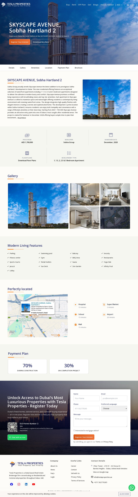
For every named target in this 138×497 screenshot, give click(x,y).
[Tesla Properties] (16, 4)
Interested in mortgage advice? (87, 430)
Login (132, 5)
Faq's (52, 473)
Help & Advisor (107, 5)
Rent (74, 5)
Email (103, 394)
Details (11, 68)
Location (48, 68)
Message (77, 414)
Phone (76, 404)
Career (73, 466)
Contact (74, 469)
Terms (98, 442)
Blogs (95, 5)
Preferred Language (109, 404)
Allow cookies (124, 494)
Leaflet (65, 336)
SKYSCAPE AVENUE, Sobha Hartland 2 (47, 316)
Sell (89, 5)
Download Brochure (41, 42)
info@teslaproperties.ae (103, 477)
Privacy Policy (108, 442)
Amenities (35, 68)
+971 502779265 (100, 482)
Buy (68, 5)
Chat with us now (18, 437)
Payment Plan (63, 68)
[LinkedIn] (26, 484)
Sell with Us (75, 473)
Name (76, 394)
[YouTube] (33, 484)
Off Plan (82, 5)
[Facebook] (11, 484)
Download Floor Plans (27, 160)
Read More (22, 118)
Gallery (23, 68)
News (53, 469)
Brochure (78, 68)
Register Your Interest (19, 42)
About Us (54, 466)
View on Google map (100, 472)
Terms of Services (78, 480)
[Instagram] (18, 484)
